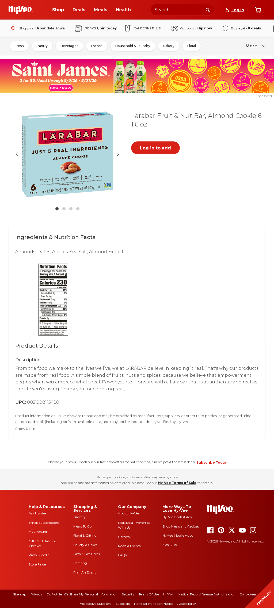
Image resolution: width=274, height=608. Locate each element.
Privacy (36, 594)
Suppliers (123, 604)
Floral (191, 46)
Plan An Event (84, 572)
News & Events (129, 546)
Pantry (42, 46)
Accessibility (186, 604)
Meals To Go (82, 526)
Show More (25, 429)
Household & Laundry (132, 46)
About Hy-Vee (128, 513)
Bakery (168, 46)
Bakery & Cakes (85, 545)
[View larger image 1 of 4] (67, 154)
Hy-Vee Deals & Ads (177, 517)
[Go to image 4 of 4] (77, 209)
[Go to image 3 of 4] (70, 209)
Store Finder (38, 564)
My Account (38, 532)
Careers (124, 537)
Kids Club (169, 545)
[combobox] (182, 10)
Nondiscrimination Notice (153, 604)
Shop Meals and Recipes (180, 526)
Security (128, 594)
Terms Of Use (149, 594)
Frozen (96, 46)
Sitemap (19, 594)
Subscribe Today (211, 462)
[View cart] (257, 10)
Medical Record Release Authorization (206, 594)
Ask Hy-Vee (37, 513)
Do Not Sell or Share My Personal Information (82, 594)
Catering (80, 563)
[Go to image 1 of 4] (57, 209)
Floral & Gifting (85, 535)
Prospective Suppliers (94, 604)
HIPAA (168, 594)
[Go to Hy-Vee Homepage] (21, 10)
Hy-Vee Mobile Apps (177, 535)
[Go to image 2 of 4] (63, 209)
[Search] (207, 9)
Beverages (69, 46)
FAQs (122, 555)
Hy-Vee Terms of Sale (177, 483)
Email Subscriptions (44, 523)
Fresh (19, 46)
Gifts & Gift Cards (86, 554)
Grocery (79, 517)
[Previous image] (17, 154)
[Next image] (118, 154)
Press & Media (39, 555)
